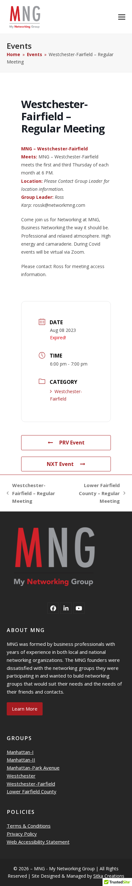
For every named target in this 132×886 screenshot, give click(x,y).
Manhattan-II (21, 759)
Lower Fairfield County (31, 791)
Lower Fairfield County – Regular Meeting (94, 493)
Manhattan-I (20, 752)
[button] (121, 17)
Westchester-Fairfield (31, 784)
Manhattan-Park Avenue (33, 767)
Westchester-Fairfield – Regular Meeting (31, 493)
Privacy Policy (22, 834)
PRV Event (72, 442)
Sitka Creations (108, 876)
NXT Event (60, 464)
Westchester (21, 775)
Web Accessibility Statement (38, 842)
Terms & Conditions (29, 826)
